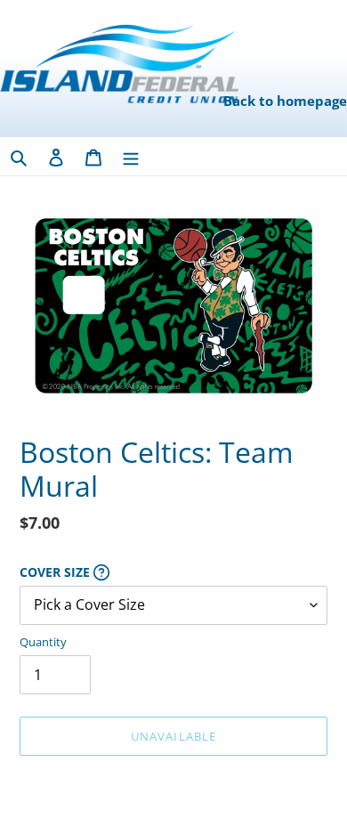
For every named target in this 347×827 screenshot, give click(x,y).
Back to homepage (285, 100)
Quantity (43, 642)
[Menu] (130, 156)
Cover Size (135, 572)
